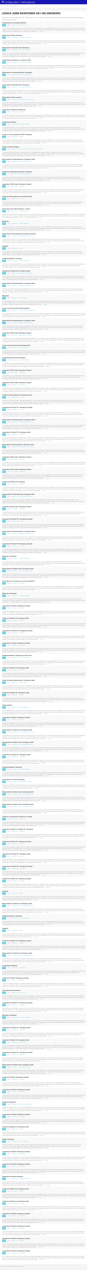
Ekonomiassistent (23, 992)
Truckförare (21, 198)
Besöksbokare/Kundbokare (25, 1017)
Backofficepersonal (23, 298)
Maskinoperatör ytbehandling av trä (27, 446)
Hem (3, 6)
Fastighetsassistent (23, 347)
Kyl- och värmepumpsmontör (25, 62)
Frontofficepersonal (23, 211)
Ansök (4, 25)
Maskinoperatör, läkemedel (25, 37)
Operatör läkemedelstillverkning (26, 235)
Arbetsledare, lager (23, 1042)
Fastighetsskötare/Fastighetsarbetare (27, 310)
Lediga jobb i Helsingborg (20, 2)
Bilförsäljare (22, 583)
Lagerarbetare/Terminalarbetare (25, 273)
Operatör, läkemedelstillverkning (26, 732)
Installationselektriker (23, 1141)
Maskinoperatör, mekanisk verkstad (26, 99)
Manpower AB (15, 25)
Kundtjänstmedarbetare (24, 124)
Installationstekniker (23, 682)
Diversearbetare (22, 967)
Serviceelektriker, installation (25, 781)
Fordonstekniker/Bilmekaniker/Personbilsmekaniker (30, 149)
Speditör (21, 136)
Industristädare (22, 25)
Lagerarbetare (22, 111)
